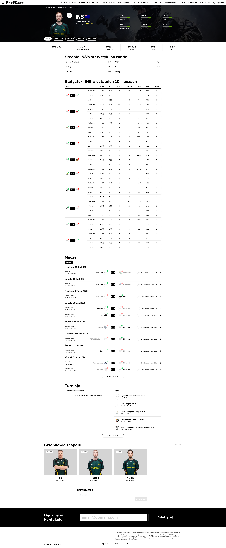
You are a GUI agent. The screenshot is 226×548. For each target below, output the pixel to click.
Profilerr (47, 7)
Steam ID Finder (172, 3)
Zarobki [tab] (81, 39)
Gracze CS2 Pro (108, 3)
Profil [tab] (48, 39)
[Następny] (180, 445)
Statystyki (205, 3)
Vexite (130, 477)
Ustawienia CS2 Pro (126, 3)
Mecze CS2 (65, 3)
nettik (95, 477)
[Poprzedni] (176, 445)
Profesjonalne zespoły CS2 (85, 3)
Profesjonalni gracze (65, 7)
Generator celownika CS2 (150, 3)
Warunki (125, 544)
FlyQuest (89, 24)
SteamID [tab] (70, 39)
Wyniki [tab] (69, 262)
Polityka (117, 544)
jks (60, 477)
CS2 (54, 7)
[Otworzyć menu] (3, 3)
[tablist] (70, 39)
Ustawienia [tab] (58, 39)
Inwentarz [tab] (92, 39)
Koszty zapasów (189, 3)
